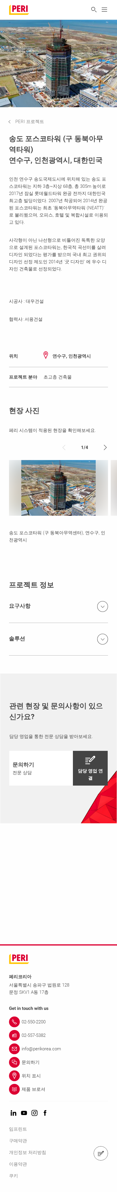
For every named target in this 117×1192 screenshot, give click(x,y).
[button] (30, 121)
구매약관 (18, 1140)
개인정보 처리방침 (27, 1152)
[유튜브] (24, 1113)
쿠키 (13, 1176)
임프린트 (18, 1129)
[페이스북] (45, 1113)
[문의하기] (101, 1153)
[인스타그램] (34, 1113)
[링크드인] (13, 1113)
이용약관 (18, 1164)
